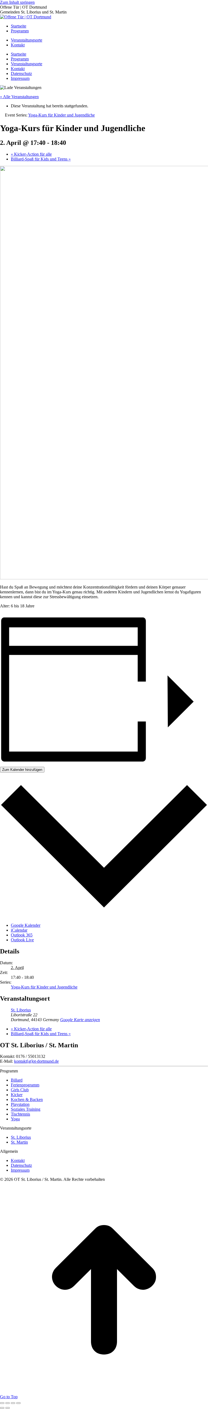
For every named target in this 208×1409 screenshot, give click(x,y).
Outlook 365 (21, 935)
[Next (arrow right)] (7, 1408)
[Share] (7, 1403)
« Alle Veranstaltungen (19, 96)
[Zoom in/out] (18, 1403)
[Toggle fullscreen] (13, 1403)
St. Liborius (21, 1010)
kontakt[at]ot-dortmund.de (36, 1061)
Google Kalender (25, 925)
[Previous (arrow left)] (2, 1408)
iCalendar (19, 930)
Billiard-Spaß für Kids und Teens (41, 159)
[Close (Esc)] (2, 1403)
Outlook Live (22, 940)
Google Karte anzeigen (80, 1019)
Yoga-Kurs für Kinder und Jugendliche (44, 987)
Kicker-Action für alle (31, 154)
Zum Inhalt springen (17, 2)
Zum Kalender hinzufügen (22, 770)
